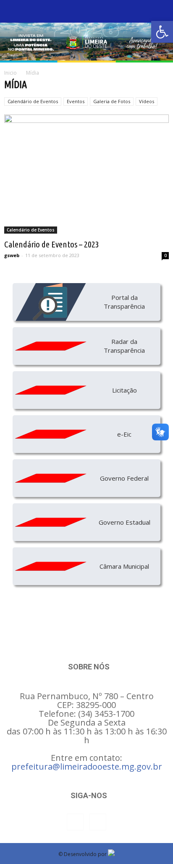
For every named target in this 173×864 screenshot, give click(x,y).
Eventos (75, 101)
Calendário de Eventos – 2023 (51, 244)
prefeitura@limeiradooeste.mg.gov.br (86, 766)
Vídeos (146, 101)
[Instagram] (97, 822)
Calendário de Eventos (33, 101)
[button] (162, 32)
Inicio (10, 72)
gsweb (11, 255)
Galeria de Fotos (111, 101)
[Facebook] (75, 822)
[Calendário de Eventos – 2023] (86, 174)
